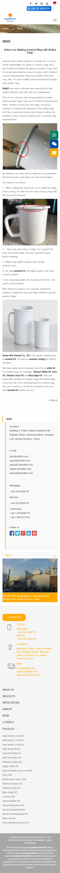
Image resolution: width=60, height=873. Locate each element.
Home (5, 28)
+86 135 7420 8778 (40, 8)
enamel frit (19, 270)
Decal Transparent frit (13, 809)
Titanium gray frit (11, 788)
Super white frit (10, 766)
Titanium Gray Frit (15, 375)
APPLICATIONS (10, 702)
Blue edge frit (9, 792)
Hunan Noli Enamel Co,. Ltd (16, 355)
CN (55, 5)
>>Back (52, 400)
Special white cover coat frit (17, 770)
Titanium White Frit (42, 371)
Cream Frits (8, 796)
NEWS (5, 715)
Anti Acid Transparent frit (15, 814)
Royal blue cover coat (14, 779)
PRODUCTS (8, 696)
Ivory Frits (7, 775)
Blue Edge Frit (35, 375)
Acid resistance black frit (15, 822)
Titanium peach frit (12, 783)
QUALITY (7, 709)
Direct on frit (8, 818)
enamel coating (37, 359)
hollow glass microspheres (33, 840)
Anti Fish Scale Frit (11, 757)
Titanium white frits (12, 762)
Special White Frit (11, 753)
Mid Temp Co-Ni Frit (12, 740)
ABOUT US (8, 689)
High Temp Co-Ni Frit (13, 736)
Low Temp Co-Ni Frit (12, 744)
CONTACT (8, 722)
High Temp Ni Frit (11, 749)
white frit (51, 368)
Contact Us (14, 617)
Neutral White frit (11, 801)
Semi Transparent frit (13, 805)
